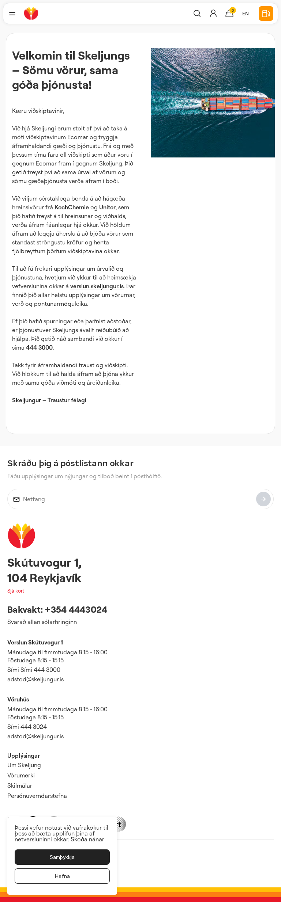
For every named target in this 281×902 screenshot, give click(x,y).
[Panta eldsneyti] (266, 13)
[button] (12, 13)
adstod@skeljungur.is (35, 679)
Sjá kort (15, 590)
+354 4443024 (76, 609)
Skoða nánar (87, 839)
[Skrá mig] (263, 499)
